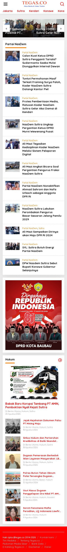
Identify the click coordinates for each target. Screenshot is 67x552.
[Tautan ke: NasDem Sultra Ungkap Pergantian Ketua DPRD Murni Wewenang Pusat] (12, 124)
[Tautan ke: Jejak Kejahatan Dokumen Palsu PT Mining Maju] (12, 426)
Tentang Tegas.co (30, 540)
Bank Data (37, 543)
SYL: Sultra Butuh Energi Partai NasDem (38, 249)
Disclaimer (34, 546)
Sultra (41, 228)
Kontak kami (47, 537)
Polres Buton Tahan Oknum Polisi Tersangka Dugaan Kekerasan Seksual (39, 474)
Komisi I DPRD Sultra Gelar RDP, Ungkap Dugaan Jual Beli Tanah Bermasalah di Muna (48, 31)
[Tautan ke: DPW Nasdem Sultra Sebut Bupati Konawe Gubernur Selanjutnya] (12, 261)
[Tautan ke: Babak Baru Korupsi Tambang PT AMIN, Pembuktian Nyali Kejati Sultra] (33, 382)
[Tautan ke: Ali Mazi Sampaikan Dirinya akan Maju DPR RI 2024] (12, 230)
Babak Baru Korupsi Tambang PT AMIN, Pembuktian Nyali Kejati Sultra (32, 405)
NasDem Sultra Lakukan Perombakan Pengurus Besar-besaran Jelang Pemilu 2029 (41, 214)
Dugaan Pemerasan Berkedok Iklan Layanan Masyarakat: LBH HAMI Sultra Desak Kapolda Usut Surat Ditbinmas (42, 457)
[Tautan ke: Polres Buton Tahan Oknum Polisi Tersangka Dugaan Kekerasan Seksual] (12, 478)
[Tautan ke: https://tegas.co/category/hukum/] (60, 360)
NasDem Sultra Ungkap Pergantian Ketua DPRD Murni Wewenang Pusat (38, 128)
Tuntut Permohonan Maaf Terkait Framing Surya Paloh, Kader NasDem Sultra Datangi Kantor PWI (41, 84)
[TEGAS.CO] (34, 3)
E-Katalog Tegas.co (13, 546)
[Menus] (5, 4)
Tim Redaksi (9, 540)
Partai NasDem (30, 52)
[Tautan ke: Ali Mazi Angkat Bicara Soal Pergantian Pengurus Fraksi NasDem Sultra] (12, 166)
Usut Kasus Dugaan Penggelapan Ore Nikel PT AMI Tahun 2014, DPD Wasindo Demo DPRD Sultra (41, 492)
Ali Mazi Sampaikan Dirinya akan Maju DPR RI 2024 (40, 233)
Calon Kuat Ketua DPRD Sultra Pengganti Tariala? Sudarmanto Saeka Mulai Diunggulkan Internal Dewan (41, 61)
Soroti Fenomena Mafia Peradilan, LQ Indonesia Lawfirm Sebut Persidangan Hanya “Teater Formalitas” (42, 510)
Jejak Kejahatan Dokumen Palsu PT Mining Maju (42, 422)
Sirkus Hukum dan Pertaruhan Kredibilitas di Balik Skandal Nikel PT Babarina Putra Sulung (41, 439)
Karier (47, 546)
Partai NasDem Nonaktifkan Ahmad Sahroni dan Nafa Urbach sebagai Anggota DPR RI (41, 191)
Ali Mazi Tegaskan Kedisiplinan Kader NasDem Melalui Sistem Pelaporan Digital (40, 149)
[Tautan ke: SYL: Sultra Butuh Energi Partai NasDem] (12, 246)
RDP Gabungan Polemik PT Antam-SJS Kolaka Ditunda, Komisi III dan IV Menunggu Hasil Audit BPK (16, 31)
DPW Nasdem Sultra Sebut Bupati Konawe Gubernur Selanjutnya (39, 266)
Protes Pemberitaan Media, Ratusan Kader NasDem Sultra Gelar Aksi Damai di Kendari (40, 107)
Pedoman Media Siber (15, 543)
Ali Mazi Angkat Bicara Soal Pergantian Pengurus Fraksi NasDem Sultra (40, 170)
